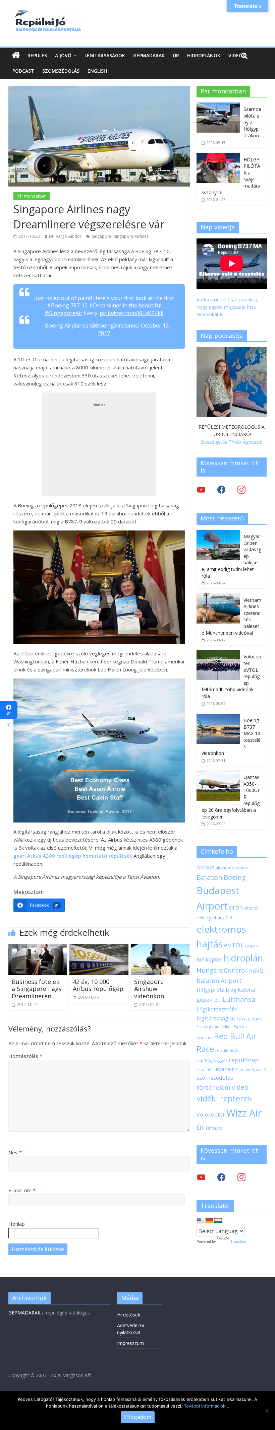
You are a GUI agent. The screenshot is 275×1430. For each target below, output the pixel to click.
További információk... (206, 1406)
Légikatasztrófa (217, 1009)
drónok (251, 908)
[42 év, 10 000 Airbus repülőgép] (98, 947)
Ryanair (225, 1069)
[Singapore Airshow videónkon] (160, 947)
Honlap (16, 1223)
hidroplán (243, 958)
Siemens (243, 1069)
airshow (223, 868)
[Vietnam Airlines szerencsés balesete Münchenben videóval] (218, 597)
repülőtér (205, 1069)
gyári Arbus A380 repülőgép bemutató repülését (72, 855)
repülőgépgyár (212, 1061)
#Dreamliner (105, 305)
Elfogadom (137, 1417)
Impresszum (130, 1343)
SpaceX (259, 1069)
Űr (176, 55)
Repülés (37, 55)
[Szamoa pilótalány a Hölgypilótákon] (218, 106)
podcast (205, 1037)
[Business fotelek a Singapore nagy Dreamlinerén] (37, 947)
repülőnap (244, 1060)
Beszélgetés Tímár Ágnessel (231, 442)
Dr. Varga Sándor (65, 236)
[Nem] (266, 1410)
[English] (201, 1220)
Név (15, 1152)
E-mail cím (22, 1190)
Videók (236, 55)
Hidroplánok (203, 55)
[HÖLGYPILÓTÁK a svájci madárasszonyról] (218, 156)
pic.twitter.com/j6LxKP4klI (132, 313)
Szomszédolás (60, 71)
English (97, 71)
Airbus (205, 867)
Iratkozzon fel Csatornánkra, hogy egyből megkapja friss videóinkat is (227, 307)
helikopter (209, 959)
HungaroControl (222, 970)
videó (240, 1087)
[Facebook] (221, 489)
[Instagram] (241, 489)
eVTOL (234, 945)
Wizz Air (244, 1113)
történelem (213, 1087)
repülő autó (227, 1050)
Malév (235, 1018)
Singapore (101, 236)
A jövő (63, 55)
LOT (217, 1000)
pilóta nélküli (220, 1026)
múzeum (251, 1018)
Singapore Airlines (131, 236)
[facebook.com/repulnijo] (221, 1177)
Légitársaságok (105, 55)
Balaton (209, 877)
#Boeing (58, 305)
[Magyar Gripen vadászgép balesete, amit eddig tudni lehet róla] (218, 533)
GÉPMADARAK (24, 1312)
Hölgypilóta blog (216, 989)
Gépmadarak (149, 55)
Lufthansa (238, 999)
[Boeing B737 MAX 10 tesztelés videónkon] (218, 717)
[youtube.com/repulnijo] (201, 1177)
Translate (238, 1241)
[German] (209, 1220)
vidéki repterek (224, 1098)
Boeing (235, 877)
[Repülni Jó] (47, 10)
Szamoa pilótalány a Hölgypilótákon (252, 122)
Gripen (251, 945)
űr (201, 1127)
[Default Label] (241, 1177)
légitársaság (212, 1018)
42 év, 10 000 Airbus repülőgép (98, 985)
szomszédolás (215, 1077)
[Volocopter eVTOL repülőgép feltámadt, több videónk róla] (218, 653)
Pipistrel (242, 1026)
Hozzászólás (25, 1056)
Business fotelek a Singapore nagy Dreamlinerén (37, 989)
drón (236, 907)
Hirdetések (128, 1314)
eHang (204, 917)
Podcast (23, 71)
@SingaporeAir (63, 313)
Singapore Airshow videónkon (149, 989)
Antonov (240, 867)
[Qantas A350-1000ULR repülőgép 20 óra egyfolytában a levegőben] (218, 774)
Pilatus (202, 1026)
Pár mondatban (32, 196)
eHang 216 (222, 917)
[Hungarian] (218, 1220)
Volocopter (211, 1114)
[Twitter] (201, 489)
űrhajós (214, 1128)
